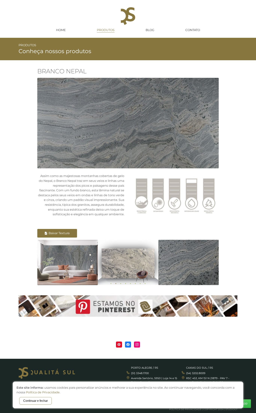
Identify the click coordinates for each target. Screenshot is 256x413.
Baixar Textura (59, 233)
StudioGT (231, 409)
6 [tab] (135, 283)
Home (61, 30)
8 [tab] (145, 283)
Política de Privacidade (185, 409)
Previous (41, 263)
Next (214, 263)
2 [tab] (115, 283)
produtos (106, 30)
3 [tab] (120, 283)
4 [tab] (125, 283)
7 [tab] (140, 283)
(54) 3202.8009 (195, 373)
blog (150, 30)
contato (192, 30)
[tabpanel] (67, 264)
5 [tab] (130, 283)
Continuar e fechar (35, 400)
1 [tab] (110, 283)
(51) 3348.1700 (140, 373)
